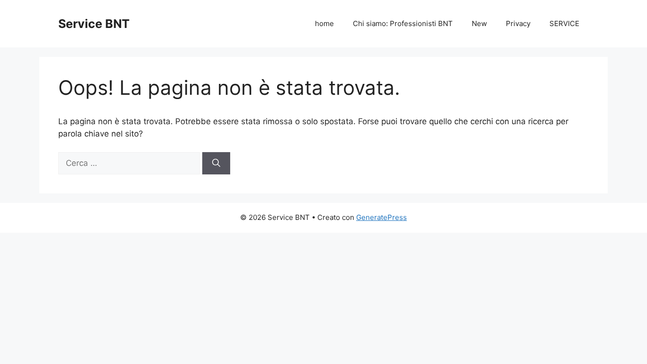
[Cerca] (216, 163)
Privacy (518, 23)
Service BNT (94, 24)
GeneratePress (381, 217)
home (324, 23)
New (479, 23)
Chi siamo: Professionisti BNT (403, 23)
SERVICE (564, 23)
